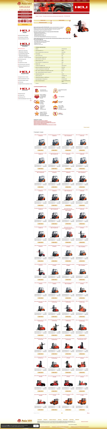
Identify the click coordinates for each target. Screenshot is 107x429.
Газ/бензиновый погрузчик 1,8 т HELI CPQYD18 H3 (40, 172)
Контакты (84, 0)
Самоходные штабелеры (23, 37)
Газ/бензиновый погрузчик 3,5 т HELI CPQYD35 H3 (54, 227)
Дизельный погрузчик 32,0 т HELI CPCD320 (68, 376)
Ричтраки (20, 60)
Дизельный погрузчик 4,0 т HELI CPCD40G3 (82, 227)
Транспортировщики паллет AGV (25, 98)
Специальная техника (23, 62)
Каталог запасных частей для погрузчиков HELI (42, 121)
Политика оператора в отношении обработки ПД (41, 426)
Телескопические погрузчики (24, 64)
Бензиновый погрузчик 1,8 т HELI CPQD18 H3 (82, 154)
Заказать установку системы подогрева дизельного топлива (45, 124)
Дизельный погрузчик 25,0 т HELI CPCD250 (82, 358)
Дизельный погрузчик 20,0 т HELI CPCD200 (68, 357)
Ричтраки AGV (21, 95)
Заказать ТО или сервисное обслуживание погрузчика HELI (45, 122)
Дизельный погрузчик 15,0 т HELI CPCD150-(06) (40, 339)
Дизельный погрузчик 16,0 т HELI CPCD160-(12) (40, 357)
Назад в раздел (86, 127)
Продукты (45, 419)
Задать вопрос (61, 20)
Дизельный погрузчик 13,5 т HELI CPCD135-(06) (82, 302)
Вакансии (77, 419)
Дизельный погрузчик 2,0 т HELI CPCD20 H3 (54, 172)
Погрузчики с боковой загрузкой (25, 57)
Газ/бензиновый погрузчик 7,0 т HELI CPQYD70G (68, 283)
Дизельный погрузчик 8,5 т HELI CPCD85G (82, 283)
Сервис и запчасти (56, 0)
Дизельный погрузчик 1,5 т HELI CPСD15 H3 (82, 135)
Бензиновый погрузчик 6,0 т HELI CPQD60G (68, 265)
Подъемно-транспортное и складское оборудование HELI (53, 16)
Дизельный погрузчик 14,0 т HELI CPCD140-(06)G (40, 320)
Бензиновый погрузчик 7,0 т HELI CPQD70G (54, 283)
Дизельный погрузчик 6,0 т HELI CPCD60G (54, 265)
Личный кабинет (25, 24)
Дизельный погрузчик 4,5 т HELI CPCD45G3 (41, 246)
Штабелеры (21, 82)
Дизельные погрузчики (23, 50)
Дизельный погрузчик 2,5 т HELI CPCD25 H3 (41, 190)
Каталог (48, 0)
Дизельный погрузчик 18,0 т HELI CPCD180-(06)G (54, 358)
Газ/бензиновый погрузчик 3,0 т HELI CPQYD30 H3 (54, 209)
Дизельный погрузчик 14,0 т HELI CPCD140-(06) (54, 320)
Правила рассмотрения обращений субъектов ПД (80, 426)
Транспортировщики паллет (24, 78)
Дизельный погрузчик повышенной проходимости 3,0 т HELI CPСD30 (68, 209)
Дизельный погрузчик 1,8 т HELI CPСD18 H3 (68, 154)
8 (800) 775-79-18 (24, 6)
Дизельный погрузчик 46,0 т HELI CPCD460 (40, 395)
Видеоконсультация (43, 22)
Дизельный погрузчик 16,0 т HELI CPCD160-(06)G (54, 339)
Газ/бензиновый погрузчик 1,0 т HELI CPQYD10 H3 (68, 135)
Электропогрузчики (22, 59)
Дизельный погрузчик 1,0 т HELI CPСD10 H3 (41, 135)
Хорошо (36, 425)
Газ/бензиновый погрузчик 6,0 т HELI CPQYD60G (82, 265)
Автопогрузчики (22, 48)
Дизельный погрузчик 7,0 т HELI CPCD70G (41, 283)
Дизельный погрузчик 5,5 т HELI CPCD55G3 (41, 265)
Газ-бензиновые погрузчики (24, 53)
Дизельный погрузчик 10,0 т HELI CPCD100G (40, 302)
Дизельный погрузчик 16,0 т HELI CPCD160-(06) (68, 339)
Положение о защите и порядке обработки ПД (60, 426)
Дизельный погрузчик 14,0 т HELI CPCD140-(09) (68, 320)
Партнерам (71, 419)
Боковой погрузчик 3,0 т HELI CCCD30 (54, 395)
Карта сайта (65, 419)
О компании (42, 0)
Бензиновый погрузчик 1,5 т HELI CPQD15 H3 (40, 154)
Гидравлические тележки (23, 76)
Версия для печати (84, 421)
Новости (78, 0)
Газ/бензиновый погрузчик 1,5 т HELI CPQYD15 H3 (54, 154)
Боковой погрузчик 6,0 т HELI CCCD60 (81, 395)
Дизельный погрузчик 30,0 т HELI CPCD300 (54, 376)
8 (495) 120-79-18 (24, 9)
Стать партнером (70, 0)
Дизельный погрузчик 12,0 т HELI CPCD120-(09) (68, 302)
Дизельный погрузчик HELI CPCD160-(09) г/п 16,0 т (82, 339)
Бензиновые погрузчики (23, 52)
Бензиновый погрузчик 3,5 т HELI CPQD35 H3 (40, 227)
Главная (37, 16)
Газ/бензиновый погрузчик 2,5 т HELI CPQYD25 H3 (68, 190)
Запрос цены (43, 20)
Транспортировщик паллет (24, 38)
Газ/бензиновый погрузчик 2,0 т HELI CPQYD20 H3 (82, 172)
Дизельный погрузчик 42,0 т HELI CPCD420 (82, 376)
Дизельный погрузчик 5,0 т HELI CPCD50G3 (54, 246)
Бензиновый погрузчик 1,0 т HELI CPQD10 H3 (54, 135)
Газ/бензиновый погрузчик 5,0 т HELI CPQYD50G (82, 246)
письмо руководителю (25, 17)
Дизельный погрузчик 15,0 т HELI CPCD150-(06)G (82, 320)
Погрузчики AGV (22, 93)
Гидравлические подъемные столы (25, 83)
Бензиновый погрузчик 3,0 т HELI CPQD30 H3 (40, 209)
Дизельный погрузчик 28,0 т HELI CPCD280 (40, 376)
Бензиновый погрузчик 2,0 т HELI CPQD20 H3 (68, 172)
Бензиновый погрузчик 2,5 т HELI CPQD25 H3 (54, 190)
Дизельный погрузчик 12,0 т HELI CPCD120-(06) (54, 302)
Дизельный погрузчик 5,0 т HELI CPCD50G (68, 246)
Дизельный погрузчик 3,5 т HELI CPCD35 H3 (82, 209)
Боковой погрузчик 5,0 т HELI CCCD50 (68, 395)
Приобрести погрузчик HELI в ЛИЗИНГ (41, 120)
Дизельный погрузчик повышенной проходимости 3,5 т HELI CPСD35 (68, 228)
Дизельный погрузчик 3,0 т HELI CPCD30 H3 (82, 190)
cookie (8, 425)
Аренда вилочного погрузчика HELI (40, 123)
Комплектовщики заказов (23, 35)
